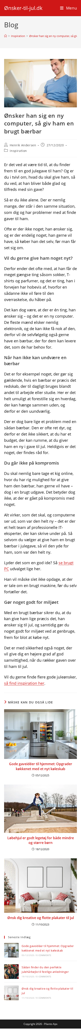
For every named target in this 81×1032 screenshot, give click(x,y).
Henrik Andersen (23, 145)
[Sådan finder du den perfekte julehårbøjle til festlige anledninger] (11, 971)
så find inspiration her (24, 683)
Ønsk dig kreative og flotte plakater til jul (40, 917)
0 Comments (43, 955)
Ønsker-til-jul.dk (23, 7)
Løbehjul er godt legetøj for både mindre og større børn (40, 840)
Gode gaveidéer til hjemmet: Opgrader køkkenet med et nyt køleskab (40, 766)
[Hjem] (5, 36)
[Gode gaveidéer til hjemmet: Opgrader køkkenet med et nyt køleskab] (11, 950)
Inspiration (18, 151)
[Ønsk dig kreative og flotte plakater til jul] (11, 993)
